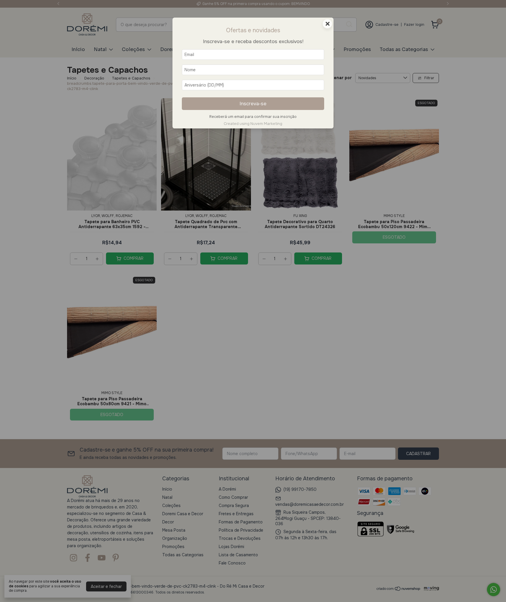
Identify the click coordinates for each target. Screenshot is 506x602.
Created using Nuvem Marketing (253, 123)
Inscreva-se (253, 104)
